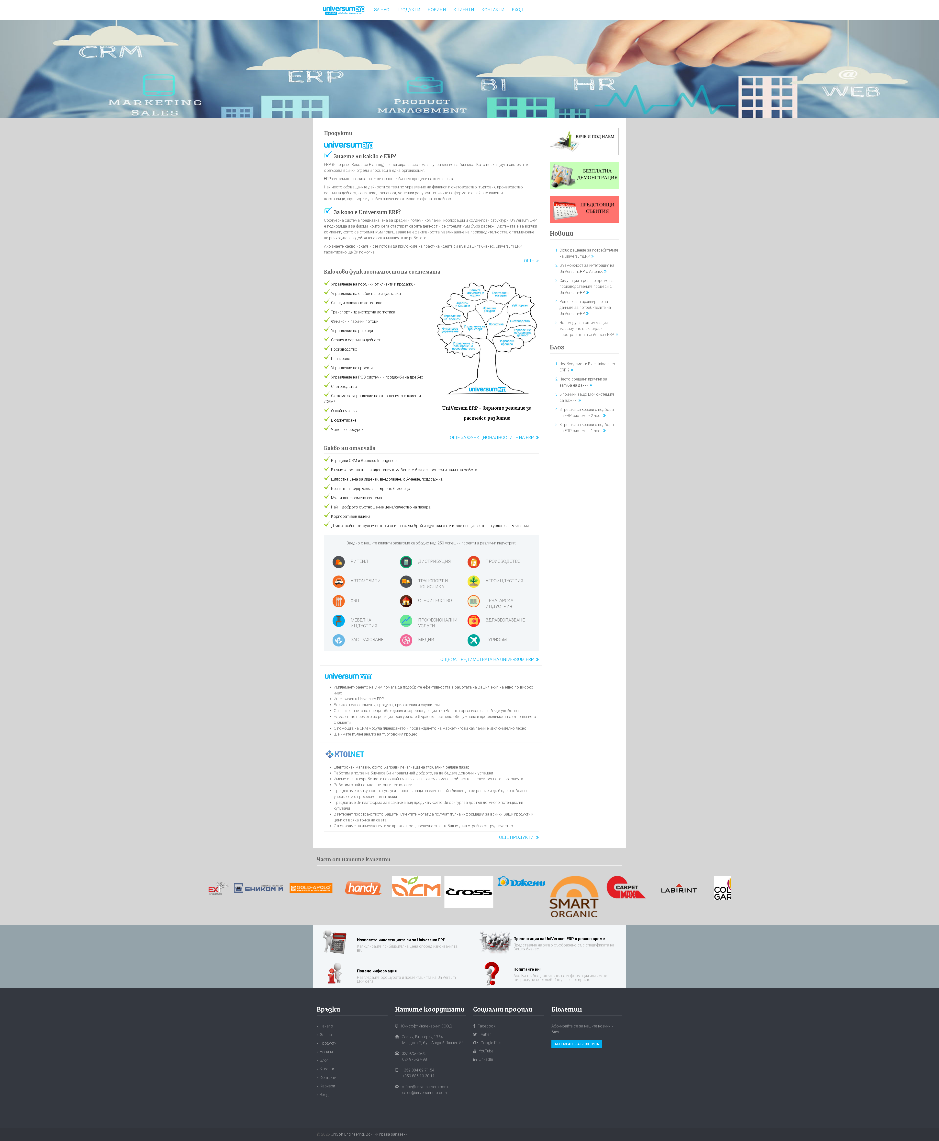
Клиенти (463, 9)
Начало (326, 1026)
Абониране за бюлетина (577, 1044)
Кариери (327, 1086)
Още (529, 260)
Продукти (408, 9)
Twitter (484, 1034)
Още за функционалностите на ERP (492, 437)
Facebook (486, 1026)
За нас (381, 9)
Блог (557, 347)
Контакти (492, 9)
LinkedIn (485, 1059)
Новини (437, 9)
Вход (518, 9)
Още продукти (516, 837)
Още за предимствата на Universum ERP (487, 659)
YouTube (485, 1051)
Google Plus (490, 1042)
